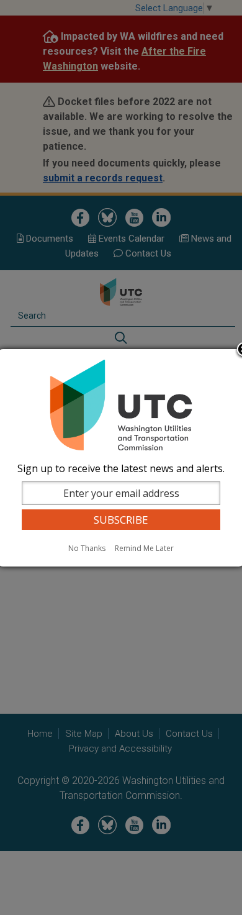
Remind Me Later (144, 548)
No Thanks (86, 548)
